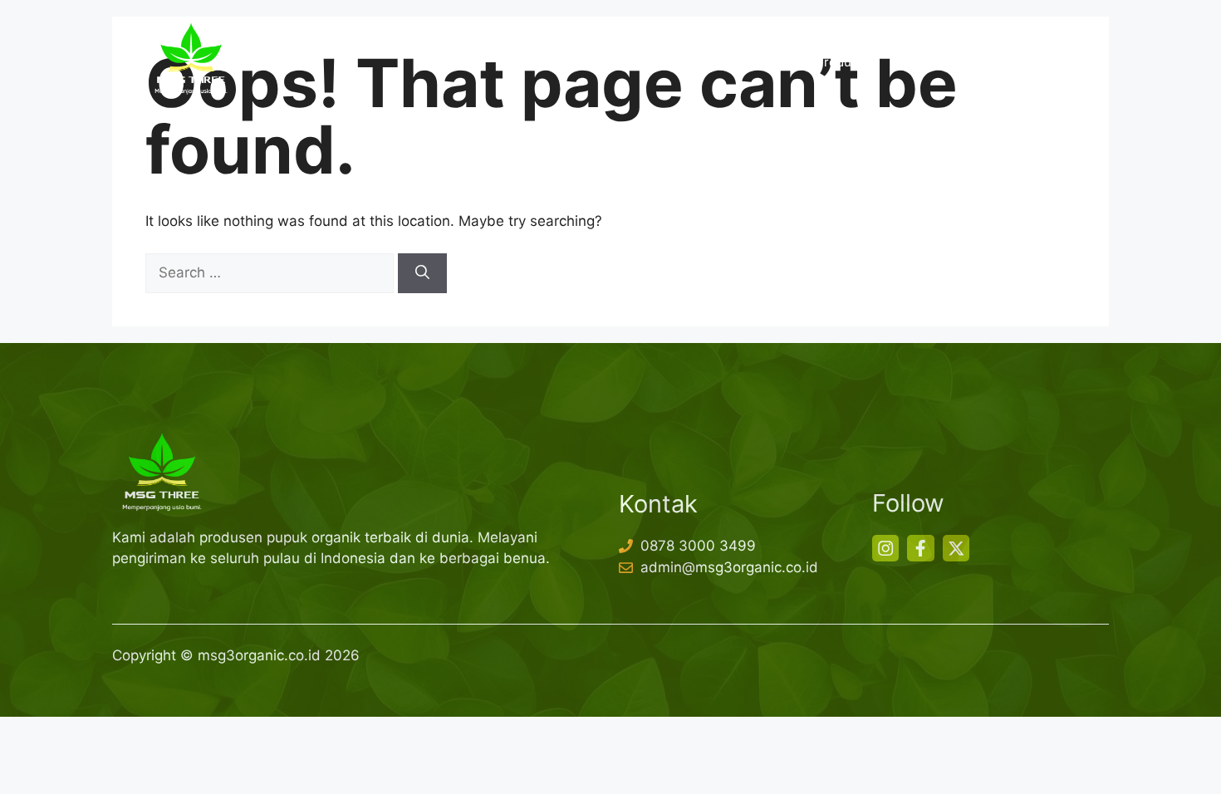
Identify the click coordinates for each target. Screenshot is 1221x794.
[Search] (422, 273)
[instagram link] (885, 548)
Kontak (1039, 62)
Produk (837, 62)
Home (651, 62)
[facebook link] (920, 548)
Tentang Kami (742, 62)
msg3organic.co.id (259, 655)
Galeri (968, 62)
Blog (904, 62)
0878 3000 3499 (698, 545)
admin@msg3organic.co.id (729, 567)
